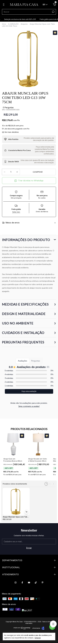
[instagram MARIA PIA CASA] (15, 582)
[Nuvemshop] (21, 629)
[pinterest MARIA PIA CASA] (42, 582)
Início (4, 24)
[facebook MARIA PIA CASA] (22, 582)
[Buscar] (53, 11)
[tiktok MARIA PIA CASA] (36, 582)
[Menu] (4, 4)
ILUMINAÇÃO (13, 24)
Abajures (24, 24)
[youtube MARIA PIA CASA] (29, 582)
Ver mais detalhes (11, 132)
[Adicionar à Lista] (55, 32)
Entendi (38, 638)
